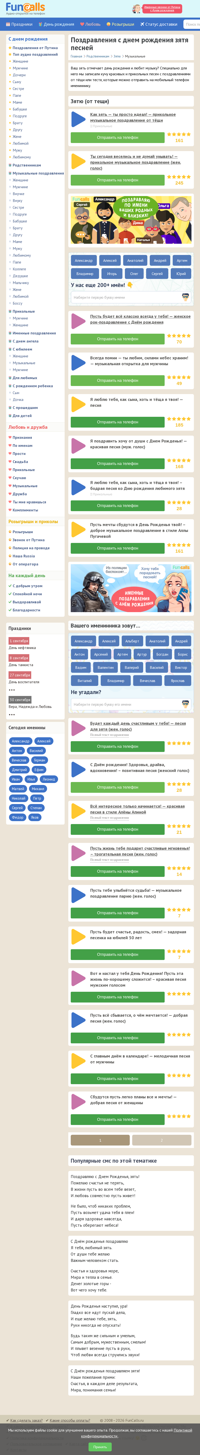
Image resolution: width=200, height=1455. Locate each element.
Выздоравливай (27, 601)
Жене (17, 136)
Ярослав (178, 680)
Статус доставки (161, 24)
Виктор (181, 667)
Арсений (101, 654)
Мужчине (20, 68)
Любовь (92, 24)
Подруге (20, 115)
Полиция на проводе (31, 547)
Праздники (21, 24)
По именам (22, 445)
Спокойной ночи (27, 593)
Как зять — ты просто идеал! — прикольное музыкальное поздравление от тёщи (133, 117)
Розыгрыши (123, 24)
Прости (19, 453)
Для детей (22, 415)
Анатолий (135, 260)
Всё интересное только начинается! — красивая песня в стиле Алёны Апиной (137, 809)
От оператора (25, 564)
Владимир (84, 273)
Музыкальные (24, 362)
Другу (17, 129)
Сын (16, 392)
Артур (142, 654)
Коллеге (19, 268)
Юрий (181, 273)
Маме (17, 102)
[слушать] (78, 119)
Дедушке (20, 275)
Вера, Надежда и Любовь (30, 706)
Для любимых (25, 377)
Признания (22, 437)
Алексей (110, 260)
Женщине (20, 61)
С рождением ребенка (33, 385)
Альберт (132, 641)
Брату (17, 122)
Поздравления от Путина (35, 47)
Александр (84, 260)
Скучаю (19, 477)
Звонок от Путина (29, 539)
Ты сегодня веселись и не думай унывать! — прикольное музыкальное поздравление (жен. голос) (135, 162)
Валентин (106, 667)
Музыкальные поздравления (38, 173)
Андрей (160, 260)
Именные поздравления (34, 333)
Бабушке (20, 109)
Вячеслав (147, 680)
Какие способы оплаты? (70, 1420)
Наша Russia (24, 555)
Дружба (20, 493)
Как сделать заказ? (26, 1420)
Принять (100, 1447)
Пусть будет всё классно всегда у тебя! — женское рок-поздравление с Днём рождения (140, 319)
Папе (17, 95)
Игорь (112, 273)
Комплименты (25, 509)
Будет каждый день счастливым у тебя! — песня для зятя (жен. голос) (138, 726)
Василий (157, 667)
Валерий (132, 667)
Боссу (17, 303)
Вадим (80, 667)
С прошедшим (25, 407)
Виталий (85, 680)
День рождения (59, 24)
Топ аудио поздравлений (35, 54)
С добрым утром (27, 585)
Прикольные (24, 311)
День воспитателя (24, 681)
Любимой (21, 143)
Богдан (162, 654)
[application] (79, 119)
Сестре (18, 88)
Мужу (17, 150)
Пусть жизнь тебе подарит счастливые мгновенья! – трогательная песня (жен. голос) (140, 851)
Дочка (18, 399)
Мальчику (21, 282)
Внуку (17, 200)
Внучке (18, 193)
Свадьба (20, 461)
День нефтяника (22, 647)
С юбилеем (22, 349)
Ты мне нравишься (29, 501)
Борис (183, 654)
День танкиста (21, 664)
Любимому (22, 156)
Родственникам (27, 165)
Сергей (157, 273)
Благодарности (26, 609)
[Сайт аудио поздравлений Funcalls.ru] (25, 8)
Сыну (17, 81)
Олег (134, 273)
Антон (79, 654)
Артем (182, 260)
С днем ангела (26, 341)
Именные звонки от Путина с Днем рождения (162, 8)
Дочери (19, 74)
